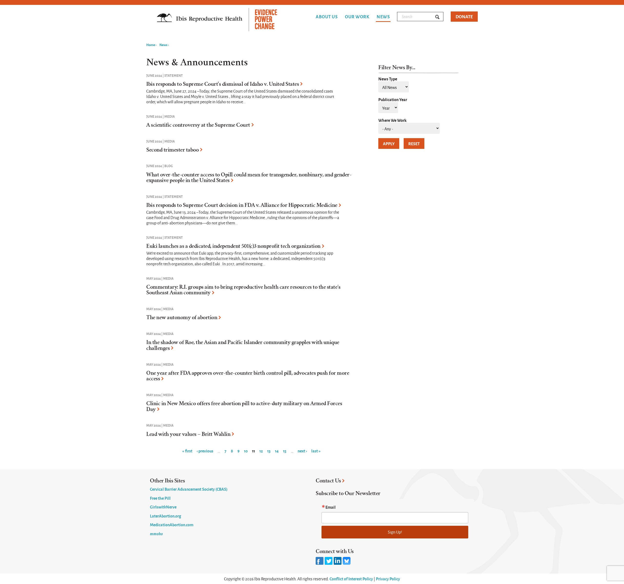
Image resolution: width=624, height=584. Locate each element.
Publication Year (392, 99)
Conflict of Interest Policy (351, 579)
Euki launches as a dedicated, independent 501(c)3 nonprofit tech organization (233, 246)
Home (150, 44)
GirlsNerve (163, 507)
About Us (327, 16)
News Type (387, 78)
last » (316, 451)
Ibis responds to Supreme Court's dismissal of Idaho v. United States (222, 84)
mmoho (156, 533)
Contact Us (328, 481)
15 (284, 451)
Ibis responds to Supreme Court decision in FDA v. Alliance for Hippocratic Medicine (241, 205)
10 (246, 451)
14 (277, 451)
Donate (464, 16)
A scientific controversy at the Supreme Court (198, 125)
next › (302, 451)
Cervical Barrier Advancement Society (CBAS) (188, 489)
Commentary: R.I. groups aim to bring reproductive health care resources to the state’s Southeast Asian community (243, 290)
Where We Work (392, 120)
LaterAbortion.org (165, 516)
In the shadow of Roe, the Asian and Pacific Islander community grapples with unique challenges (242, 345)
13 (269, 451)
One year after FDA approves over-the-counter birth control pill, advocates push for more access (247, 376)
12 (261, 451)
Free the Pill (160, 498)
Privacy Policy (388, 579)
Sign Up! (395, 532)
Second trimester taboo (172, 150)
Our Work (357, 16)
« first (187, 451)
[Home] (217, 20)
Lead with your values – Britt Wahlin (188, 434)
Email (330, 507)
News (383, 17)
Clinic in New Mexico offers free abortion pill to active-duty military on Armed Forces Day (244, 406)
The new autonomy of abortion (181, 317)
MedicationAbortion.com (171, 524)
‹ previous (205, 451)
